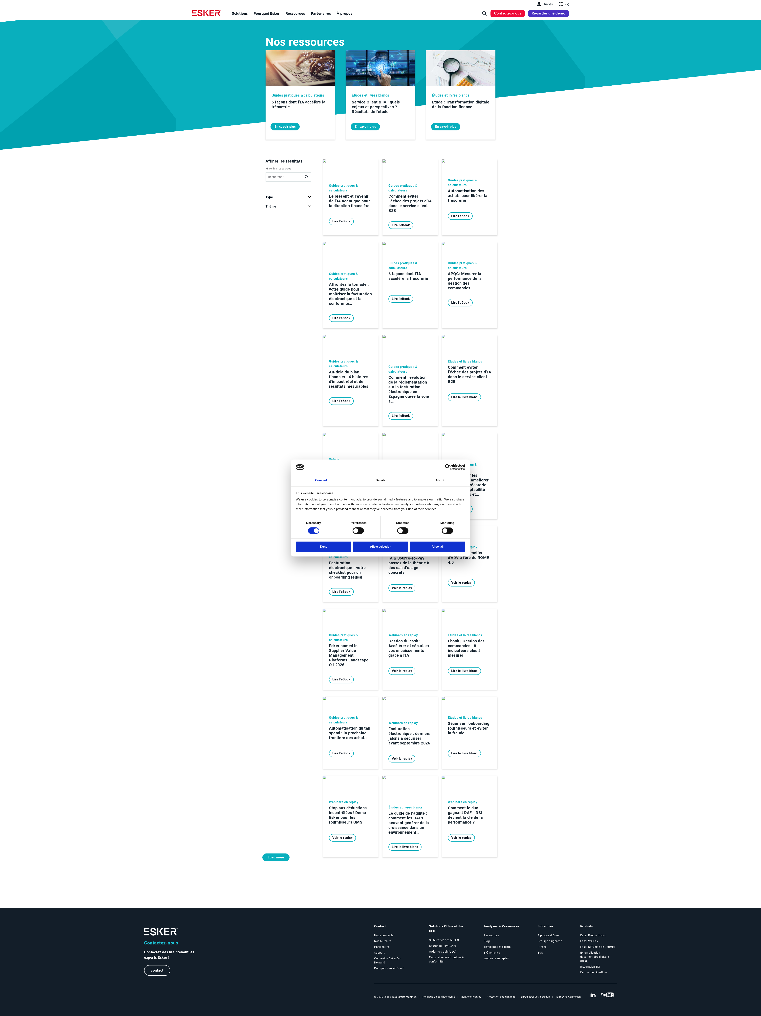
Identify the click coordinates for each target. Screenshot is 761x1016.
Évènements (492, 952)
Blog (487, 941)
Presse (542, 946)
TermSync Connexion (568, 996)
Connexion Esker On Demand (387, 960)
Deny (323, 546)
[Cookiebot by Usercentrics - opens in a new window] (448, 467)
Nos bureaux (382, 941)
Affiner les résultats (284, 161)
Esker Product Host (593, 935)
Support (379, 952)
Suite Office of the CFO (444, 940)
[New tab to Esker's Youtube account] (607, 995)
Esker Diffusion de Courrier (598, 946)
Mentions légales (471, 996)
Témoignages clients (497, 946)
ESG (540, 952)
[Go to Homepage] (161, 932)
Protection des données (501, 996)
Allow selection (380, 546)
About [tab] (440, 480)
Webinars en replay (496, 958)
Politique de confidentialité (439, 996)
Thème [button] (271, 206)
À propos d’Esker (549, 935)
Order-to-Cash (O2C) (442, 951)
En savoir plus (285, 126)
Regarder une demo (548, 13)
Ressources (491, 935)
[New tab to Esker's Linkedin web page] (593, 995)
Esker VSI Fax (589, 941)
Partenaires (382, 946)
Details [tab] (380, 480)
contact (157, 970)
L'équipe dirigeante (550, 941)
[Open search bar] (484, 13)
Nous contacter (384, 935)
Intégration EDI (590, 966)
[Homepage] (206, 15)
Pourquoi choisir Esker (389, 968)
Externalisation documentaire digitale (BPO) (594, 956)
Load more (276, 857)
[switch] (358, 531)
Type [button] (269, 197)
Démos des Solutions (594, 972)
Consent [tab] (321, 480)
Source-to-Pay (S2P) (442, 945)
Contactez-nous (507, 13)
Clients (547, 4)
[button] (564, 5)
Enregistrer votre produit (535, 996)
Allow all (438, 546)
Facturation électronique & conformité (446, 959)
